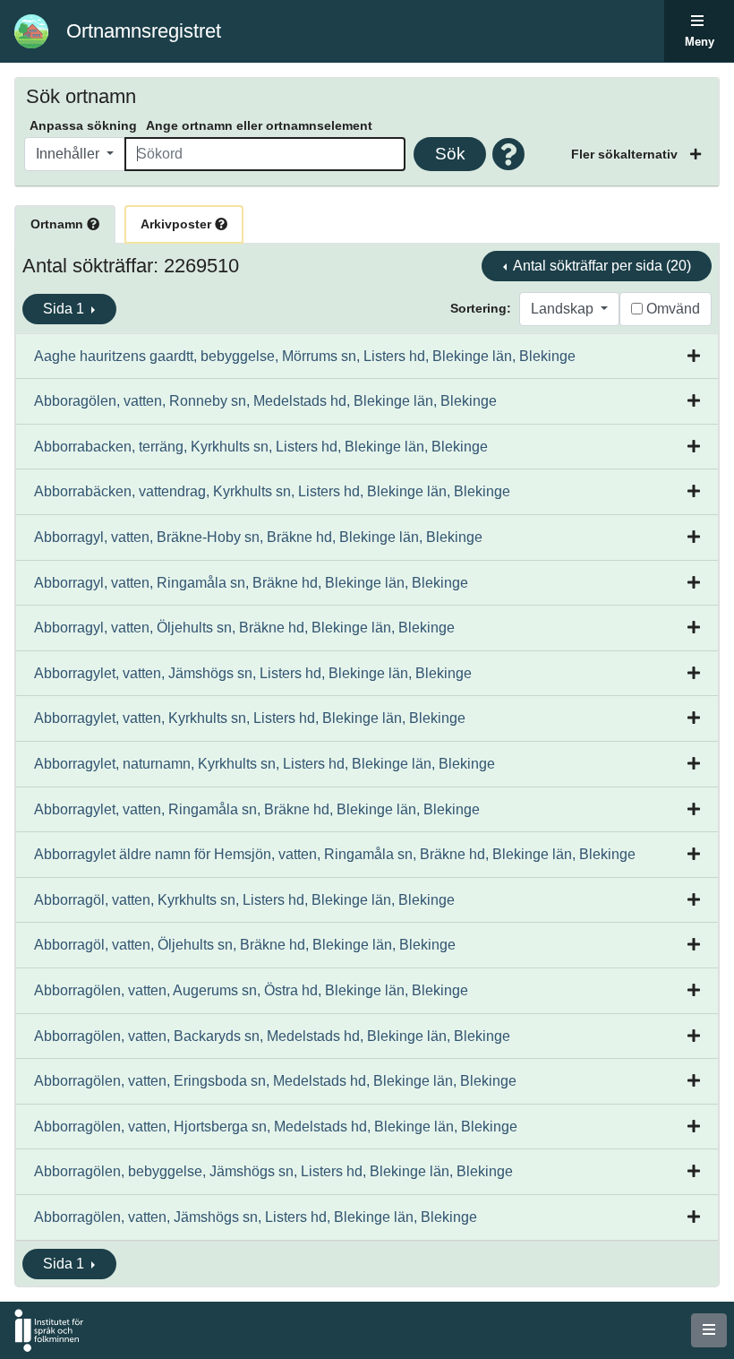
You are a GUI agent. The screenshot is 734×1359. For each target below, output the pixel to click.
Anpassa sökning (83, 125)
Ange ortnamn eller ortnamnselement (259, 125)
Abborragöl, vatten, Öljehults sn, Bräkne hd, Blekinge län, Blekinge (245, 944)
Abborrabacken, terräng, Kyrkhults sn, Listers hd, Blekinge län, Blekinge (261, 446)
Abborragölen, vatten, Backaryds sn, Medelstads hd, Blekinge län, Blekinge (272, 1036)
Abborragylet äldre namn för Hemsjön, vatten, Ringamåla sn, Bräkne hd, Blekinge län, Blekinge (335, 854)
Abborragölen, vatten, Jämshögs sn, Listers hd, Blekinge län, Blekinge (255, 1217)
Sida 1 (65, 308)
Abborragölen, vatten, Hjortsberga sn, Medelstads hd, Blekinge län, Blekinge (275, 1126)
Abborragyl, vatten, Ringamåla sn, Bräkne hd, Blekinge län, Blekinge (251, 582)
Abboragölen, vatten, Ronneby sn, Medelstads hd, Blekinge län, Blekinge (265, 401)
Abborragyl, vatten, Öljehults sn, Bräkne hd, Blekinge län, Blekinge (244, 627)
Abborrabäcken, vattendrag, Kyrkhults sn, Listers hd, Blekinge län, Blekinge (272, 491)
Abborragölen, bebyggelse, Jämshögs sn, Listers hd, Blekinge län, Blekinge (273, 1171)
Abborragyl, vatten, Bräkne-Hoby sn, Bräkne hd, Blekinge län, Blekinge (258, 537)
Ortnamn (58, 224)
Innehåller (69, 153)
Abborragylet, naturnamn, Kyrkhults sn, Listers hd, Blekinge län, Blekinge (264, 763)
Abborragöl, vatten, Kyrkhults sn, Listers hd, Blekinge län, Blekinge (244, 899)
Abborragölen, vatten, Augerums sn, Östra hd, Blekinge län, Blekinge (251, 990)
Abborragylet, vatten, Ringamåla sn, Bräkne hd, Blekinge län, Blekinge (257, 809)
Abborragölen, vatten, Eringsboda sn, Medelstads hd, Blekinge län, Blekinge (275, 1080)
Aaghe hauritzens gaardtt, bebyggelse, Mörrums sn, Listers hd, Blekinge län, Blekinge (305, 356)
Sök (450, 153)
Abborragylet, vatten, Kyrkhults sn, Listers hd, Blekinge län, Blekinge (249, 718)
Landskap (564, 308)
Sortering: (480, 308)
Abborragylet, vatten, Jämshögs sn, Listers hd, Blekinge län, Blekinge (253, 673)
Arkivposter (178, 224)
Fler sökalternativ (626, 154)
